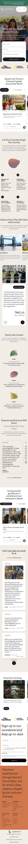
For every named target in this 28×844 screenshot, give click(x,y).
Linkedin (15, 821)
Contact (4, 823)
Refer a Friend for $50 (7, 803)
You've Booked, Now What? (7, 825)
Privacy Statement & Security (14, 834)
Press (14, 810)
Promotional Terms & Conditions (14, 839)
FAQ (3, 817)
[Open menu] (24, 9)
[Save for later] (23, 96)
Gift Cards (4, 807)
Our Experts (16, 805)
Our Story (15, 803)
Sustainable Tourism (18, 807)
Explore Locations (14, 59)
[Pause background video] (18, 166)
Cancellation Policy (14, 837)
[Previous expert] (5, 322)
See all (6, 708)
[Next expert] (22, 322)
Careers (15, 808)
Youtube (15, 823)
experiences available (6, 236)
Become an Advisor (6, 821)
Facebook (15, 815)
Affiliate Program (6, 805)
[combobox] (14, 44)
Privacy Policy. (4, 753)
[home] (8, 11)
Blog (3, 815)
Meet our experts (18, 287)
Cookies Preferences (14, 842)
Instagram (15, 819)
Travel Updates (6, 819)
